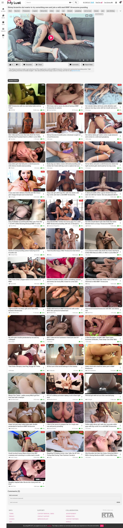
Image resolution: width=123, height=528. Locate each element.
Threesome (26, 11)
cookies (49, 525)
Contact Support (43, 516)
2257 (10, 521)
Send (118, 502)
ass (63, 11)
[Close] (105, 525)
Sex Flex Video (90, 197)
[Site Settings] (120, 2)
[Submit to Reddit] (86, 15)
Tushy (50, 457)
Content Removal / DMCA (46, 513)
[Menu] (116, 2)
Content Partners (72, 519)
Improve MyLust (43, 519)
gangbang (78, 11)
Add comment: (13, 495)
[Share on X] (90, 15)
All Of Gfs (12, 110)
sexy (58, 11)
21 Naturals (51, 370)
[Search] (76, 2)
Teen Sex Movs (52, 110)
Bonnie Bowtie (52, 428)
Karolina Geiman (53, 399)
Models (68, 521)
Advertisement (71, 513)
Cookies (11, 519)
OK (102, 525)
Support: (41, 510)
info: (11, 510)
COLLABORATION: (72, 510)
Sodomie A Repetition (54, 226)
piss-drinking (110, 11)
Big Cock (17, 11)
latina (51, 11)
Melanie (89, 226)
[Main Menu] (2, 2)
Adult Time (89, 312)
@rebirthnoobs (76, 70)
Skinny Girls (43, 11)
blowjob (70, 11)
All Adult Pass (13, 254)
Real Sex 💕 (99, 2)
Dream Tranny (13, 457)
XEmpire (12, 168)
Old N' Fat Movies (91, 370)
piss (103, 11)
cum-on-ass (87, 11)
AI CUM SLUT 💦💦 (88, 2)
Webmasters (70, 516)
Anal (10, 11)
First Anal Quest (14, 399)
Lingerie (35, 11)
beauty (96, 11)
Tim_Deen (12, 139)
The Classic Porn (14, 312)
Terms (11, 513)
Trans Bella (13, 283)
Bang (50, 254)
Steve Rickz (13, 226)
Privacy (11, 516)
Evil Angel (12, 197)
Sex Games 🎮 (108, 2)
